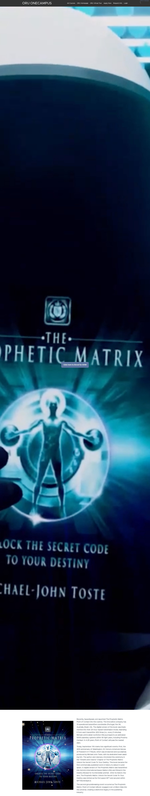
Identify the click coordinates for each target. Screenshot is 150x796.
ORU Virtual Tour (96, 3)
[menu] (96, 3)
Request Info (117, 3)
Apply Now (107, 3)
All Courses (71, 3)
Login (126, 3)
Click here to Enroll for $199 (75, 365)
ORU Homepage (82, 3)
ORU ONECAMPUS (37, 3)
